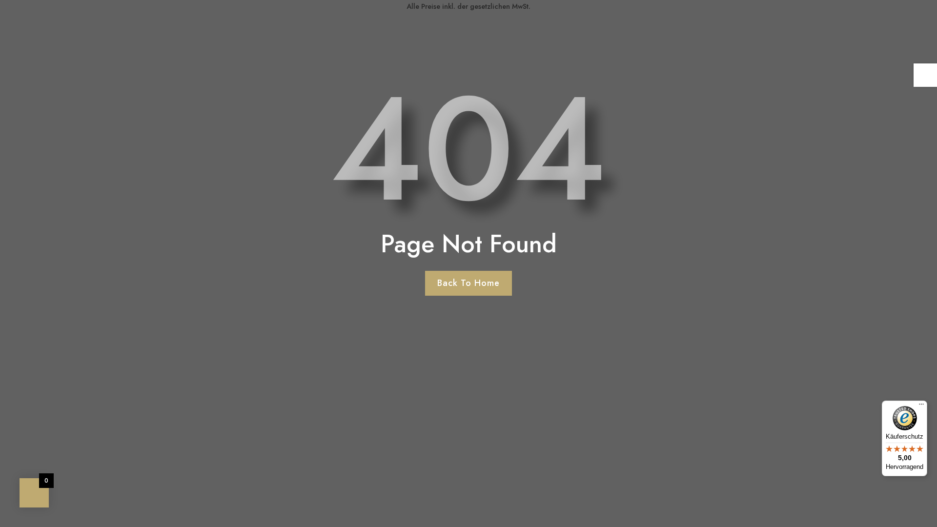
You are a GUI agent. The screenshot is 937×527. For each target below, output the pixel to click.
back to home (468, 283)
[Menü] (921, 406)
